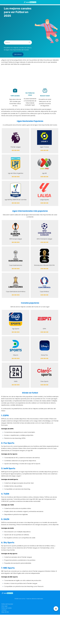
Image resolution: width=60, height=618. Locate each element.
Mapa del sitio (5, 612)
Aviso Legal (4, 606)
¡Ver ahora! (18, 54)
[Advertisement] (18, 28)
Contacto (4, 610)
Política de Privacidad (7, 604)
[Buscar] (29, 41)
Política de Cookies (6, 608)
